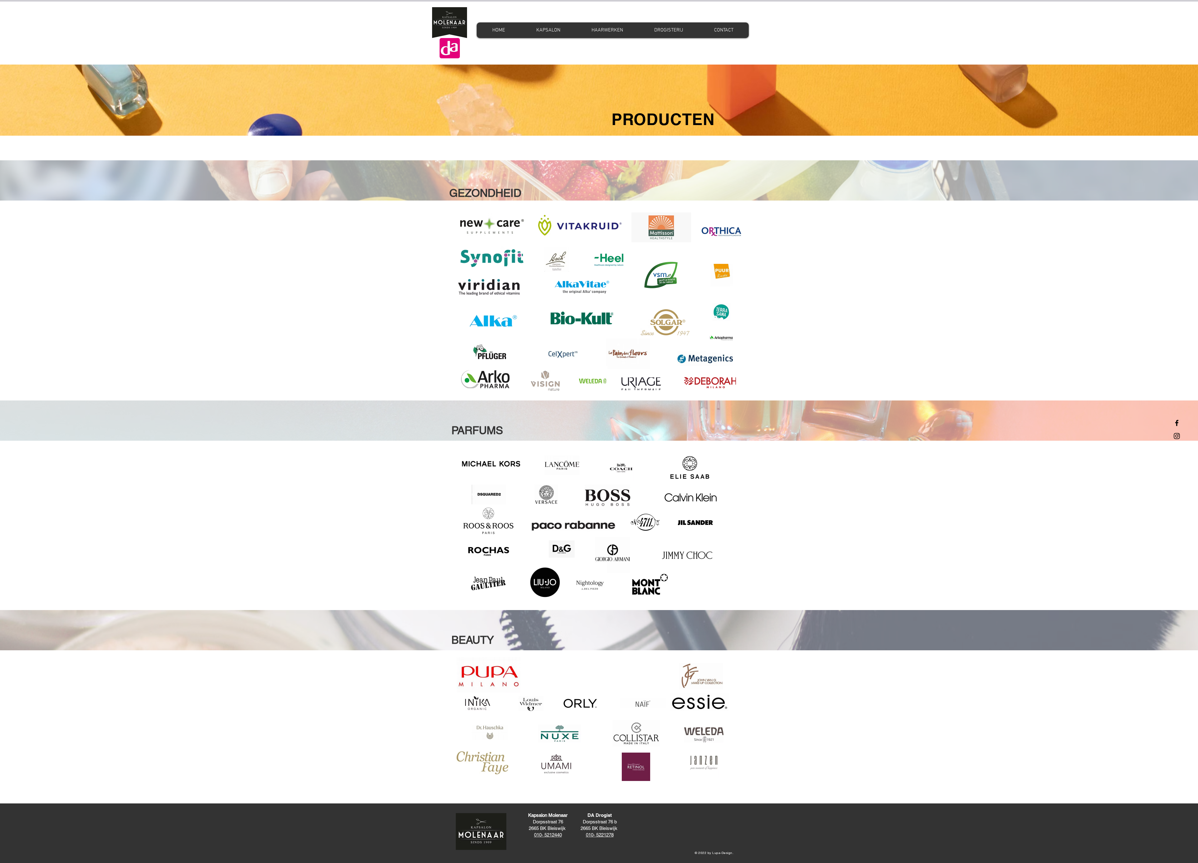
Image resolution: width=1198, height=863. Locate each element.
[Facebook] (1177, 423)
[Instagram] (1177, 436)
